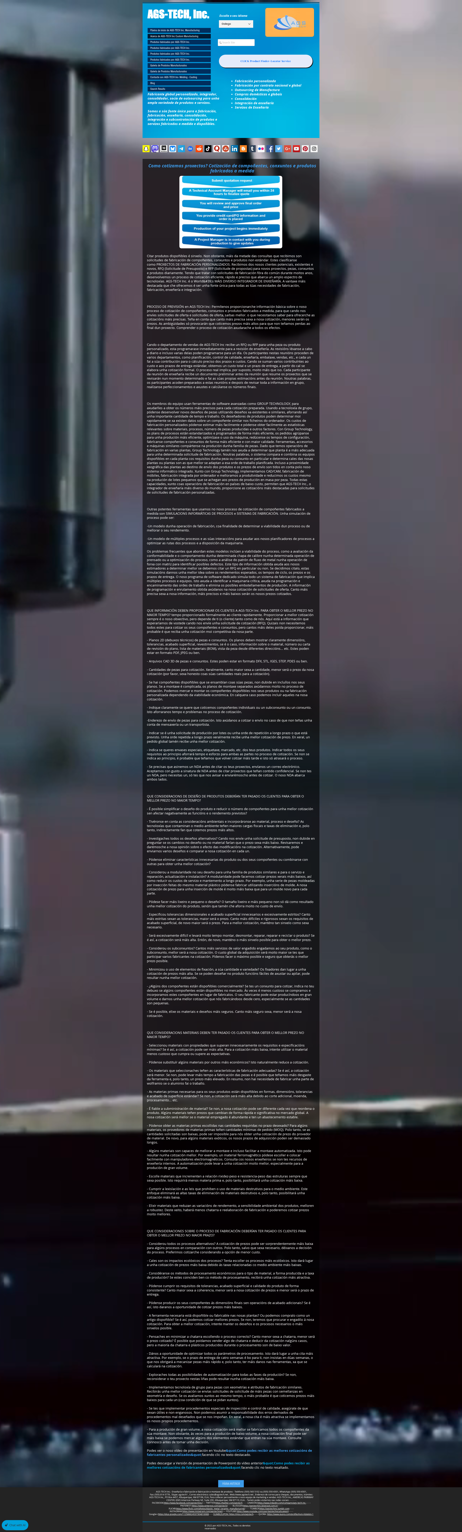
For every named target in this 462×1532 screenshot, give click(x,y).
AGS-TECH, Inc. (178, 14)
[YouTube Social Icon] (296, 148)
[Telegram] (181, 148)
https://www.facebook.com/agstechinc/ (183, 1502)
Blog (152, 83)
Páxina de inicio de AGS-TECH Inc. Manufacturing (175, 30)
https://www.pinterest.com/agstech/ (210, 1505)
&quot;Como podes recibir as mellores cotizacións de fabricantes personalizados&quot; (229, 1452)
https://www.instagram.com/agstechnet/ (202, 1511)
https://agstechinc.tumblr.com (274, 1508)
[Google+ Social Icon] (287, 148)
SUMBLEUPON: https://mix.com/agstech (233, 1514)
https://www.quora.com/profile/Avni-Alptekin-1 (290, 1514)
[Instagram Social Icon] (314, 148)
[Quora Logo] (216, 148)
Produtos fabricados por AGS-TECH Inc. (170, 42)
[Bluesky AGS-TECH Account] (172, 148)
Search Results (157, 89)
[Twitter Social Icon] (278, 148)
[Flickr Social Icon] (261, 148)
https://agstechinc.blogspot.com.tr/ (260, 1505)
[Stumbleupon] (225, 148)
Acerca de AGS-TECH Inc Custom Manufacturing (174, 36)
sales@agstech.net (218, 1494)
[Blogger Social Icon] (243, 148)
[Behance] (190, 148)
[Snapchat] (146, 148)
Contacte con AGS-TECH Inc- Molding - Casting (173, 77)
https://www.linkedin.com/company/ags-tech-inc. (282, 1502)
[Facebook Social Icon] (269, 148)
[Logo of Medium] (163, 148)
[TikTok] (208, 148)
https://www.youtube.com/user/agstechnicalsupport (263, 1511)
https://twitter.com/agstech (228, 1502)
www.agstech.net (244, 1494)
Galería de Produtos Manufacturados (168, 65)
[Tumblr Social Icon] (252, 148)
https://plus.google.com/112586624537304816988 (183, 1514)
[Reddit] (199, 148)
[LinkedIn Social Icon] (234, 148)
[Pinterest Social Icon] (305, 148)
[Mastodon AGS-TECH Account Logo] (154, 148)
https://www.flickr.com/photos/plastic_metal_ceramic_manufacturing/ (210, 1508)
